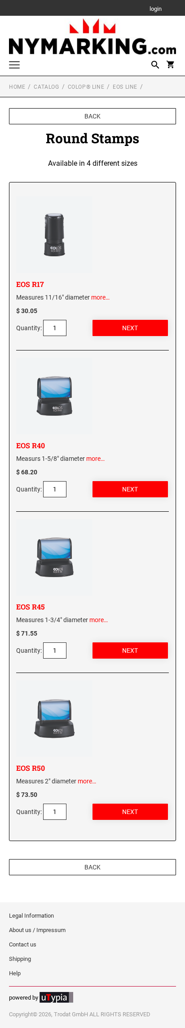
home (17, 87)
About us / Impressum (37, 930)
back (92, 116)
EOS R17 (30, 284)
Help (15, 973)
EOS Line (125, 87)
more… (100, 297)
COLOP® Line (86, 87)
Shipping (20, 958)
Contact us (22, 944)
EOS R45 (30, 606)
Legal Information (31, 915)
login (156, 9)
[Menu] (14, 66)
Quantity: (29, 328)
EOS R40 (30, 445)
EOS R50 (30, 768)
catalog (46, 87)
